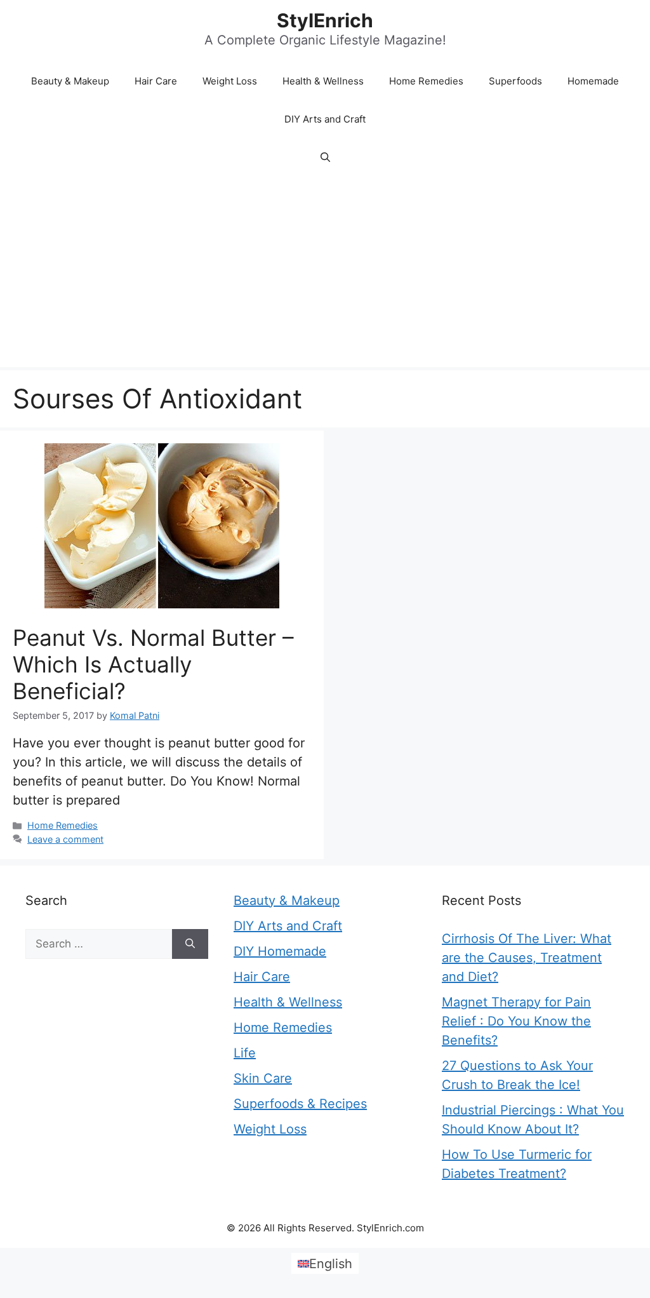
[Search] (190, 944)
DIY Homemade (280, 951)
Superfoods (515, 81)
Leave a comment (65, 839)
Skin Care (263, 1078)
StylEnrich (325, 20)
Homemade (593, 81)
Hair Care (156, 81)
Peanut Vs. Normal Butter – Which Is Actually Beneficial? (153, 664)
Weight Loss (229, 81)
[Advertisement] (325, 272)
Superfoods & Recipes (300, 1103)
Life (245, 1052)
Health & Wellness (323, 81)
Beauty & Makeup (70, 81)
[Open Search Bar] (325, 157)
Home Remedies (426, 81)
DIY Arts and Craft (325, 119)
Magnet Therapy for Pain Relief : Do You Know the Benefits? (516, 1021)
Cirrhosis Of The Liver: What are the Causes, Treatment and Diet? (526, 957)
